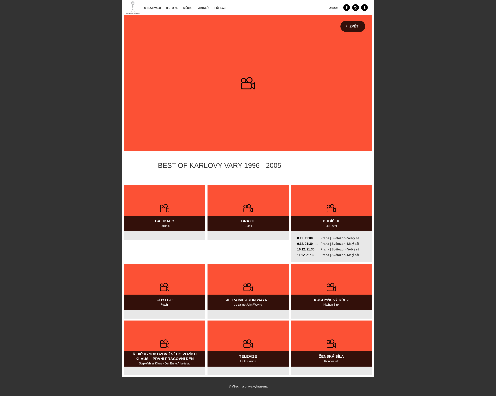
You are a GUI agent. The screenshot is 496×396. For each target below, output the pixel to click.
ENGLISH (333, 8)
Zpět (354, 26)
